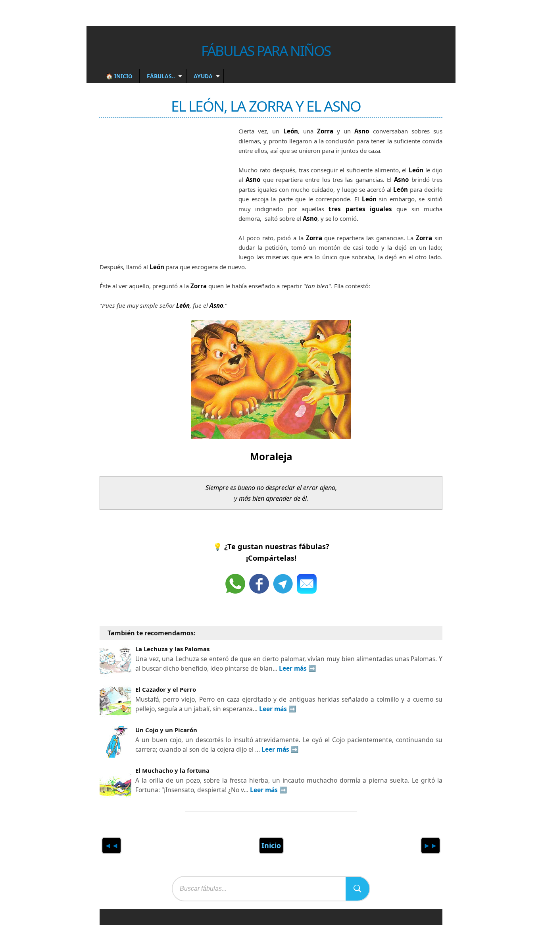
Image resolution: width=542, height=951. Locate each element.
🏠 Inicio (119, 76)
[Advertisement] (159, 187)
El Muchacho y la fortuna (172, 770)
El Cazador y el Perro (165, 689)
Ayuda (202, 76)
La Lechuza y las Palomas (172, 649)
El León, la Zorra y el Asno (266, 106)
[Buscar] (357, 889)
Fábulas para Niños (266, 50)
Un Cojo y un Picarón (166, 730)
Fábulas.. (160, 76)
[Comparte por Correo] (307, 584)
